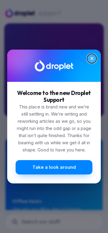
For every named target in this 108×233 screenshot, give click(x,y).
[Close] (92, 58)
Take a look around (54, 167)
